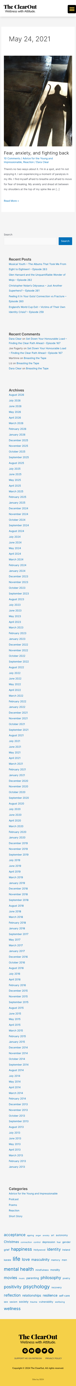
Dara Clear (15, 338)
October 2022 (17, 655)
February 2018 (17, 922)
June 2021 (15, 746)
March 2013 (16, 1155)
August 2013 (16, 1126)
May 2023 (15, 616)
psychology (36, 1286)
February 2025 (17, 496)
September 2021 (18, 729)
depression (48, 1242)
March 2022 (16, 695)
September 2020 (19, 797)
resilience (50, 1295)
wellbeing (60, 1302)
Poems (13, 1204)
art (52, 1235)
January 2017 (17, 951)
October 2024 (17, 519)
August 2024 (16, 531)
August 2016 (16, 968)
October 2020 (17, 792)
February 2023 (17, 633)
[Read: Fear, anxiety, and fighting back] (38, 100)
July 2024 (15, 536)
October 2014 (17, 1058)
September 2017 (18, 934)
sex (6, 1301)
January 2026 (17, 434)
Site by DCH (38, 1379)
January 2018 (17, 928)
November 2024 (18, 514)
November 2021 (18, 718)
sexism (13, 1301)
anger (38, 1235)
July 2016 (14, 973)
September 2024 (19, 525)
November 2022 (18, 650)
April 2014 (15, 1087)
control (37, 1242)
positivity (13, 1286)
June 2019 (15, 865)
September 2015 (18, 1002)
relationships (31, 1295)
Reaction (28, 162)
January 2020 (17, 837)
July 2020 (15, 809)
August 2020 (16, 803)
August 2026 (16, 394)
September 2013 (19, 1121)
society (23, 1301)
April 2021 (14, 758)
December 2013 (18, 1104)
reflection (12, 1295)
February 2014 (17, 1098)
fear (59, 1242)
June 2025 (15, 474)
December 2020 (18, 780)
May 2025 (15, 479)
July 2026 (15, 400)
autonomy (62, 1235)
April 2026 (15, 417)
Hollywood (39, 1249)
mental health (19, 1269)
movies (10, 1277)
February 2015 (17, 1036)
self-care (64, 1295)
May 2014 (15, 1081)
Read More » (11, 200)
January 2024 (17, 570)
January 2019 (17, 883)
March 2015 (16, 1030)
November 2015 (18, 996)
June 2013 (15, 1138)
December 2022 (18, 644)
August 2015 (16, 1007)
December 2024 (18, 508)
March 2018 (16, 916)
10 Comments (12, 158)
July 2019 (14, 860)
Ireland (66, 1249)
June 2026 (15, 406)
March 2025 (16, 491)
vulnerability (46, 1301)
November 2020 (18, 786)
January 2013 (17, 1166)
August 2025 (16, 463)
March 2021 (16, 763)
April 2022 (15, 689)
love (26, 1259)
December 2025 (18, 440)
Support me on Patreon (28, 1358)
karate (7, 1259)
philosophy (51, 1277)
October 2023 (17, 587)
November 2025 (18, 445)
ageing (30, 1235)
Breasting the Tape (35, 358)
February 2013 (17, 1161)
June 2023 (15, 610)
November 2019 (18, 848)
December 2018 (18, 888)
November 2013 (18, 1110)
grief (6, 1249)
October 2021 (17, 724)
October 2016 (17, 962)
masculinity (40, 1259)
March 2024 (16, 559)
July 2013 (14, 1132)
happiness (21, 1249)
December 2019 (18, 843)
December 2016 (18, 956)
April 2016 (15, 979)
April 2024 (15, 553)
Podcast (14, 1199)
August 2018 (16, 905)
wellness (12, 1308)
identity (54, 1249)
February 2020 (17, 831)
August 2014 (16, 1070)
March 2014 (16, 1093)
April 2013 (15, 1149)
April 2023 (15, 621)
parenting (32, 1278)
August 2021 (16, 735)
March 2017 (16, 945)
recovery (56, 1287)
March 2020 (16, 826)
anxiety (46, 1235)
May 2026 (15, 411)
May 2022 (15, 684)
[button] (72, 9)
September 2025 (19, 457)
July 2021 (14, 741)
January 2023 (17, 638)
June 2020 (15, 814)
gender (66, 1242)
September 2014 (19, 1064)
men (64, 1259)
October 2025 (17, 451)
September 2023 (19, 593)
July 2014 (14, 1075)
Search (8, 234)
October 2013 (17, 1115)
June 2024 (15, 542)
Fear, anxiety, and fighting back (36, 153)
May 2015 (14, 1019)
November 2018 (18, 894)
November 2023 (18, 582)
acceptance (14, 1234)
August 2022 (16, 667)
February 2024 (17, 565)
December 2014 (18, 1047)
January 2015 (17, 1041)
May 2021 (14, 752)
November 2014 (18, 1053)
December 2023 (18, 576)
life (16, 1259)
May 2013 (15, 1144)
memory (55, 1260)
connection (26, 1242)
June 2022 (15, 678)
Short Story (16, 1216)
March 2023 (16, 627)
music (22, 1278)
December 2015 (18, 990)
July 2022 (14, 673)
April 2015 (14, 1024)
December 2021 (18, 712)
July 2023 (15, 604)
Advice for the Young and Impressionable (33, 1193)
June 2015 (15, 1013)
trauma (33, 1301)
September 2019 (19, 854)
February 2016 (17, 985)
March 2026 (16, 423)
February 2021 (17, 769)
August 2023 (16, 599)
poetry (66, 1278)
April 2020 (15, 820)
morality (55, 1269)
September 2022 (19, 661)
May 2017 (14, 939)
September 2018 (18, 899)
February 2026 (17, 428)
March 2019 (16, 877)
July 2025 (14, 468)
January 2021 (17, 775)
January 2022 (17, 706)
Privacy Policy (53, 1358)
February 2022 (17, 701)
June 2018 (15, 911)
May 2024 (15, 548)
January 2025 (17, 502)
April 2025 (15, 485)
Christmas (11, 1242)
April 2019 (15, 871)
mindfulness (42, 1270)
